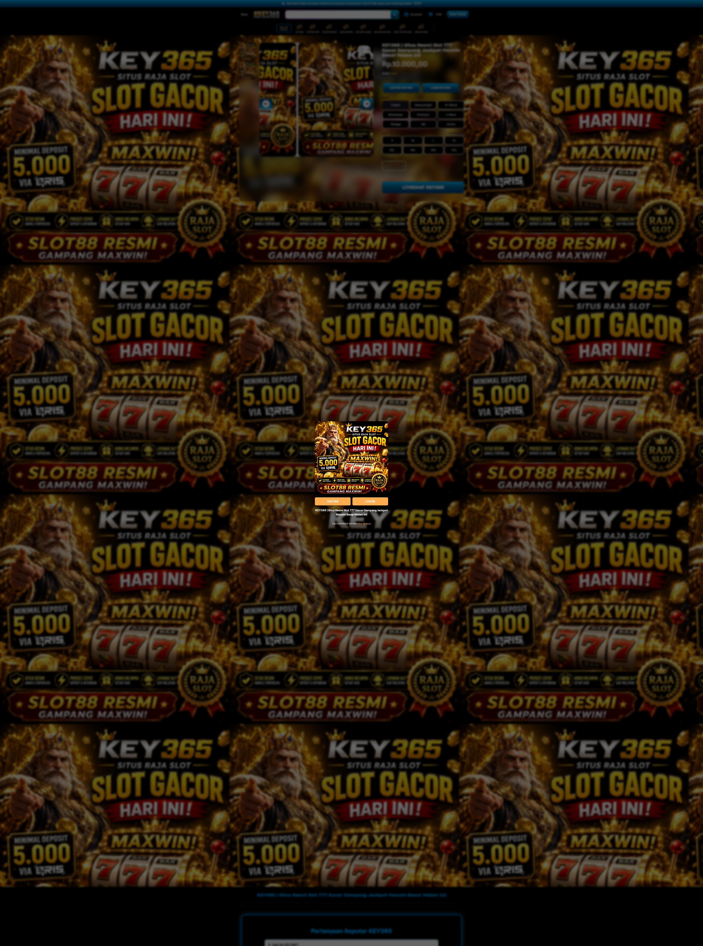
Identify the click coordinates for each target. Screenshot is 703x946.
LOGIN (370, 501)
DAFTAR (333, 501)
